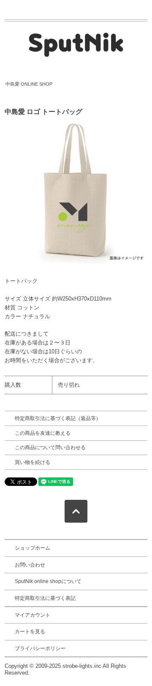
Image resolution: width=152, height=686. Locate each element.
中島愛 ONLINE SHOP (28, 84)
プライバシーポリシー (40, 648)
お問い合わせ (30, 565)
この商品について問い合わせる (50, 447)
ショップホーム (32, 548)
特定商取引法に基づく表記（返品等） (58, 418)
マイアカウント (32, 615)
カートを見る (30, 631)
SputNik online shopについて (48, 581)
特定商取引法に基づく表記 (45, 598)
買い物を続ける (32, 462)
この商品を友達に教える (43, 433)
